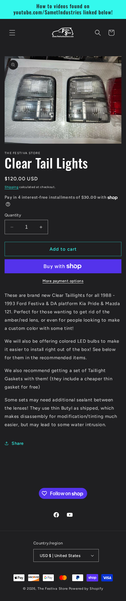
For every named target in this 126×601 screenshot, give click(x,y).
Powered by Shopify (86, 589)
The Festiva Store (53, 589)
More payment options (63, 281)
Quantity (13, 215)
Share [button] (18, 443)
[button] (12, 32)
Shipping (12, 187)
